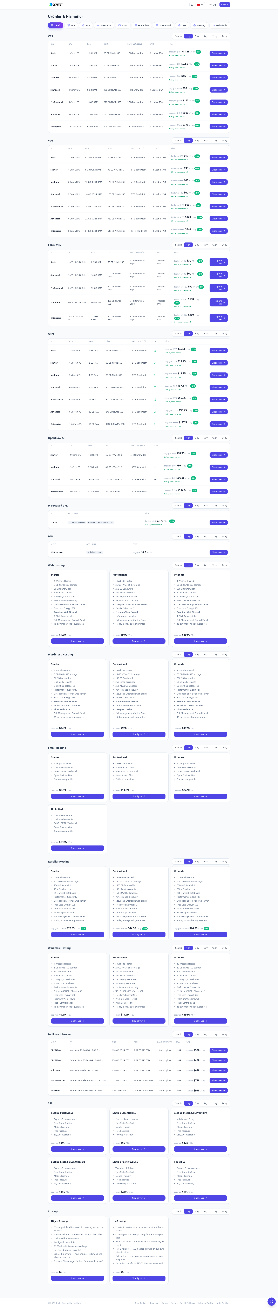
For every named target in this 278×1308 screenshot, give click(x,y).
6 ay (206, 36)
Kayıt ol (224, 4)
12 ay (214, 36)
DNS (184, 25)
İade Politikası (223, 1303)
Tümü (57, 25)
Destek (174, 1303)
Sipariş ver (217, 53)
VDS (88, 25)
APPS (124, 25)
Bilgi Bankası (141, 1303)
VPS (73, 25)
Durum (165, 1303)
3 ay (197, 36)
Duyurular (154, 1303)
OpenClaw (143, 25)
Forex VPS (106, 25)
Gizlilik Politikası (187, 1303)
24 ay (224, 36)
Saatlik (178, 36)
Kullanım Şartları (206, 1303)
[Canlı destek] (271, 1302)
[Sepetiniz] (191, 4)
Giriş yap (212, 4)
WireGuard (165, 25)
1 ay (188, 36)
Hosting (201, 25)
